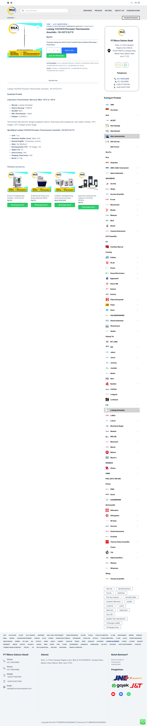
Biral (5, 638)
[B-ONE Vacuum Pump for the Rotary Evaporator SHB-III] (41, 182)
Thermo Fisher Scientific (12, 647)
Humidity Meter (130, 597)
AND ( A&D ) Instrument (55, 635)
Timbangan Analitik (113, 623)
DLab (44, 638)
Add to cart (69, 50)
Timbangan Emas (112, 627)
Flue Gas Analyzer (112, 597)
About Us (119, 10)
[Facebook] (11, 3)
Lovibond (109, 606)
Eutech (38, 641)
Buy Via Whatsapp (56, 56)
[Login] (131, 3)
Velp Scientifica (42, 647)
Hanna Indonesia (136, 638)
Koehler (91, 641)
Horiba (17, 641)
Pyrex (64, 644)
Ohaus (38, 644)
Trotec (26, 647)
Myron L (31, 644)
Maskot (140, 641)
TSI (33, 647)
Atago (90, 635)
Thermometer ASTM (76, 65)
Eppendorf (77, 638)
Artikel (108, 10)
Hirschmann (7, 641)
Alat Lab (109, 589)
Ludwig (55, 68)
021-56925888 (13, 669)
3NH (4, 635)
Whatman (62, 647)
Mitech (22, 644)
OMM (45, 644)
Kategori (10, 18)
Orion (52, 644)
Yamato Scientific (75, 647)
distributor (121, 593)
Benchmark (122, 635)
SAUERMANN (74, 644)
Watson (54, 647)
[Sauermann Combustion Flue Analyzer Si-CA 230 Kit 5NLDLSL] (88, 182)
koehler (129, 601)
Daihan (37, 638)
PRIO (58, 644)
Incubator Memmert (113, 601)
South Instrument (125, 644)
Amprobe (41, 635)
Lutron (121, 606)
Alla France (30, 635)
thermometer (64, 68)
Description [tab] (53, 80)
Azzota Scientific (101, 635)
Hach (125, 638)
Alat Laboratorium (65, 63)
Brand (12, 638)
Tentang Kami (115, 662)
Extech (95, 638)
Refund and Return (117, 660)
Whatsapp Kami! (17, 205)
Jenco (53, 641)
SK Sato (104, 644)
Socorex (113, 644)
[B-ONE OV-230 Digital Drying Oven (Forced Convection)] (65, 182)
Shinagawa (95, 644)
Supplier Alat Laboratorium (115, 619)
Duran (51, 638)
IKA (32, 641)
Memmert (109, 610)
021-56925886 (13, 662)
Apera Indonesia (72, 635)
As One (83, 635)
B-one (113, 635)
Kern (83, 641)
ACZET (21, 635)
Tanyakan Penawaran (131, 18)
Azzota (108, 593)
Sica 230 (109, 614)
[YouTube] (8, 3)
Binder (131, 635)
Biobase (139, 635)
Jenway (60, 641)
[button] (56, 55)
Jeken (46, 641)
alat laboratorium (124, 589)
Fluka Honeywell (107, 638)
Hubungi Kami (133, 10)
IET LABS (25, 641)
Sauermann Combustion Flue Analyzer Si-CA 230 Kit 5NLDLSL (87, 198)
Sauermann (123, 610)
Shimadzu (84, 644)
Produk (98, 10)
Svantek (138, 644)
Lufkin (124, 641)
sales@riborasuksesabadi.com (19, 688)
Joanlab (69, 641)
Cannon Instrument (24, 638)
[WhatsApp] (129, 694)
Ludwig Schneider (81, 63)
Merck (15, 644)
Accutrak (12, 635)
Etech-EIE (86, 638)
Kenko (77, 641)
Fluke (118, 638)
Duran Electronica (63, 638)
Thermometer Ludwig (55, 70)
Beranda (88, 10)
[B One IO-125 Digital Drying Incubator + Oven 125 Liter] (17, 182)
